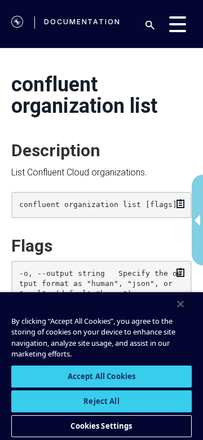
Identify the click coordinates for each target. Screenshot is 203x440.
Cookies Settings (101, 426)
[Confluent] (17, 24)
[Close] (180, 304)
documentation (82, 21)
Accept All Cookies (101, 376)
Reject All (101, 401)
